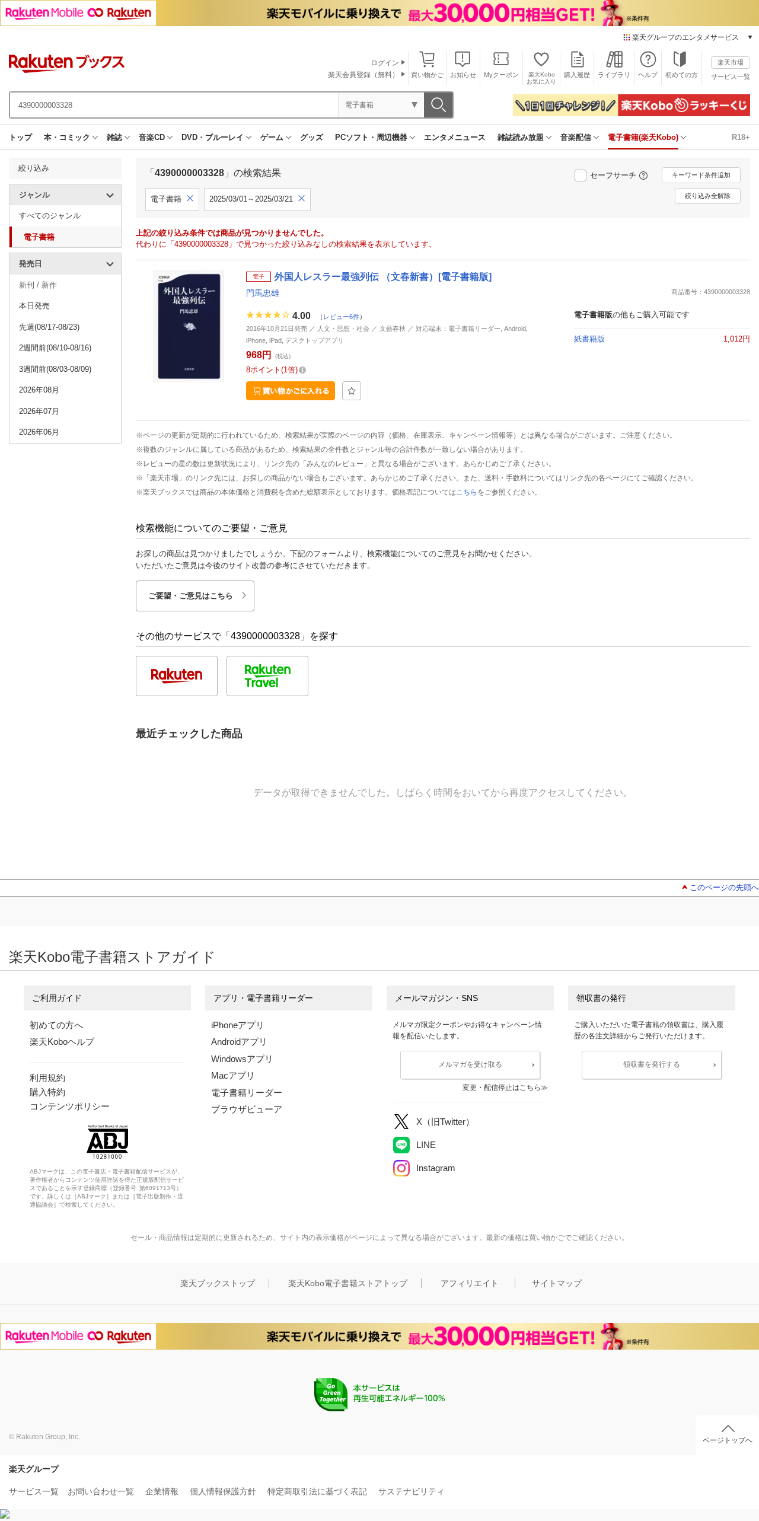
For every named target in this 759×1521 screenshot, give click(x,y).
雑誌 (114, 137)
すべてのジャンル (50, 215)
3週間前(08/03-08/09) (55, 369)
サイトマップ (557, 1283)
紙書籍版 (589, 338)
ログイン (385, 63)
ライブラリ (614, 74)
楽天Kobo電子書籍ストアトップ (347, 1283)
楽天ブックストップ (217, 1283)
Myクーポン (501, 74)
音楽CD (152, 137)
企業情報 (161, 1491)
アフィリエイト (470, 1283)
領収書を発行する (651, 1064)
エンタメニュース (455, 137)
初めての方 (681, 74)
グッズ (311, 137)
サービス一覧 (730, 76)
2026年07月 (39, 411)
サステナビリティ (411, 1491)
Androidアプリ (239, 1042)
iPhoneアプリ (237, 1025)
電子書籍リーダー (246, 1093)
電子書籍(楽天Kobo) (643, 137)
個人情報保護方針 (223, 1491)
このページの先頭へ (724, 887)
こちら (466, 492)
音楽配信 (575, 137)
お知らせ (463, 74)
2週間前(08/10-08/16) (55, 347)
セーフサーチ (613, 175)
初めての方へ (56, 1025)
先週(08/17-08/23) (49, 327)
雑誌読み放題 (521, 137)
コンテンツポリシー (70, 1106)
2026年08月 (39, 389)
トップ (20, 137)
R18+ (741, 137)
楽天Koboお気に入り (541, 78)
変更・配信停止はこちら (502, 1087)
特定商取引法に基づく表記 (317, 1491)
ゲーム (271, 137)
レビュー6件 (341, 316)
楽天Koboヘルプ (62, 1042)
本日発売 (34, 305)
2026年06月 (39, 432)
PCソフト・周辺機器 (371, 137)
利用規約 (47, 1078)
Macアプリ (233, 1075)
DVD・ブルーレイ (212, 137)
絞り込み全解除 (708, 195)
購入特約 (47, 1092)
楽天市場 (730, 62)
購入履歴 (577, 74)
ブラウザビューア (246, 1109)
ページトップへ (727, 1440)
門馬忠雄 (262, 293)
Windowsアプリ (242, 1059)
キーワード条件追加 (701, 174)
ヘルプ (648, 74)
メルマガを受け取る (470, 1064)
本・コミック (67, 137)
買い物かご (427, 74)
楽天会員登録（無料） (363, 74)
